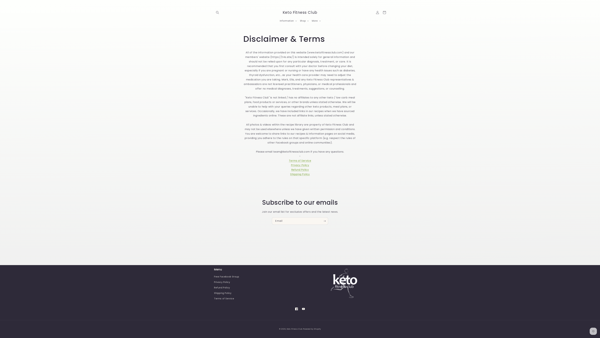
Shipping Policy (300, 174)
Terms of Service (300, 160)
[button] (217, 12)
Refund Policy (300, 170)
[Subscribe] (324, 221)
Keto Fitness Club (294, 329)
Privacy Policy (300, 165)
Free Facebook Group (226, 276)
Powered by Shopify (312, 329)
